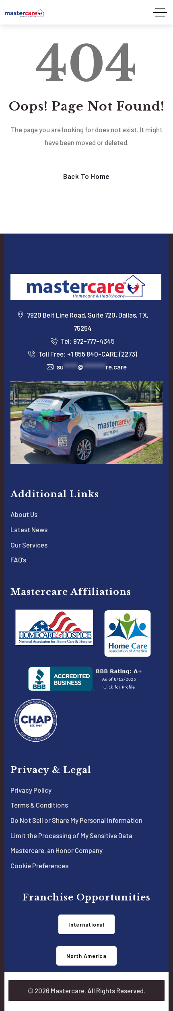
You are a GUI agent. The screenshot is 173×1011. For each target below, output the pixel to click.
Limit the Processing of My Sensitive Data (71, 835)
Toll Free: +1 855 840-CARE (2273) (87, 354)
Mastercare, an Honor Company (56, 850)
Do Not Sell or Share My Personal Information (76, 820)
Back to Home (86, 176)
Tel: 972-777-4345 (87, 341)
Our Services (28, 545)
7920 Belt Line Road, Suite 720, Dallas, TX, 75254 (87, 321)
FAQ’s (18, 560)
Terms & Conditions (39, 805)
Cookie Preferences (39, 865)
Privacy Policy (30, 790)
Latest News (28, 529)
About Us (23, 514)
